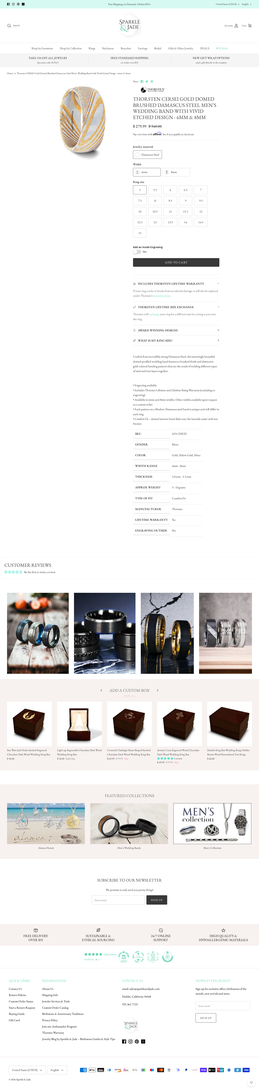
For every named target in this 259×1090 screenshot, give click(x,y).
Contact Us (15, 989)
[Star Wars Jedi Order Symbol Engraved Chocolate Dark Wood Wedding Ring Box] (29, 724)
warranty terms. (162, 296)
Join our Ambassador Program (59, 1026)
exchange (154, 314)
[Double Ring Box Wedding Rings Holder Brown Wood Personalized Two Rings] (229, 724)
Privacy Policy (50, 1020)
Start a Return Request (22, 1008)
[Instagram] (13, 4)
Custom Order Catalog (55, 1008)
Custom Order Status (21, 1001)
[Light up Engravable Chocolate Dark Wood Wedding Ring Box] (79, 724)
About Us (47, 989)
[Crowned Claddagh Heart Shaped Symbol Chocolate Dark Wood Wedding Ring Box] (129, 724)
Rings (92, 48)
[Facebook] (8, 4)
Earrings (142, 48)
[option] (82, 121)
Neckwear (108, 48)
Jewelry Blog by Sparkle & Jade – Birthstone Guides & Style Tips (78, 1039)
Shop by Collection (71, 48)
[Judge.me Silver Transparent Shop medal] (138, 957)
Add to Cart (176, 262)
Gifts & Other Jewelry (180, 48)
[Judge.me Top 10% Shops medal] (167, 957)
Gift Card (14, 1020)
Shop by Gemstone (42, 48)
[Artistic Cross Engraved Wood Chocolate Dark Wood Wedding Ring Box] (179, 724)
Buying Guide (17, 1014)
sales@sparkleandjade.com (145, 989)
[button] (165, 758)
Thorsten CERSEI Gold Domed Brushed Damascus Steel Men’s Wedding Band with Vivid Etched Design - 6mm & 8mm (74, 73)
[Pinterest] (18, 4)
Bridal (157, 48)
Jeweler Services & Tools (56, 1001)
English (245, 4)
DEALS (204, 48)
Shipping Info (50, 995)
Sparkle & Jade (23, 1079)
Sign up (156, 900)
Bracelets (126, 48)
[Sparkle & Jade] (129, 25)
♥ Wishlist (222, 48)
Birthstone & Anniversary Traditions (63, 1014)
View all (129, 695)
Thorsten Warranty (53, 1033)
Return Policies (17, 995)
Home (10, 73)
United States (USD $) (226, 4)
